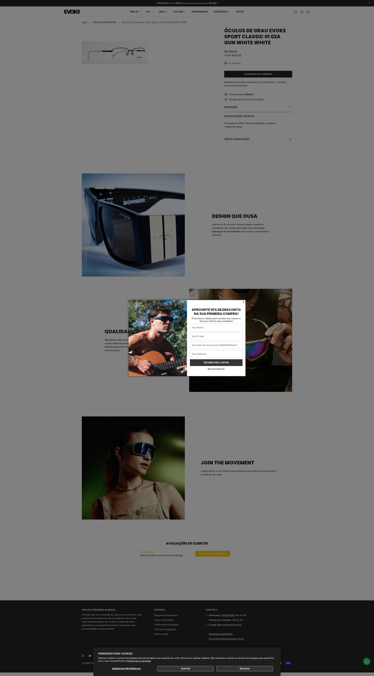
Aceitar (185, 668)
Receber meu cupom (216, 362)
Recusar (245, 668)
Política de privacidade (139, 660)
